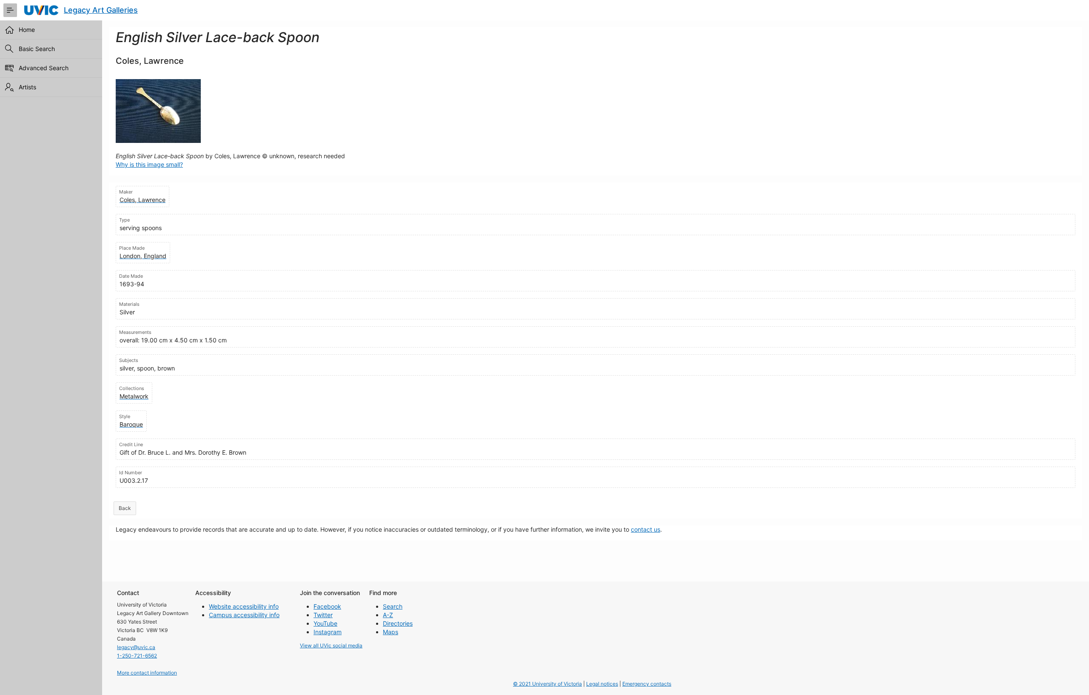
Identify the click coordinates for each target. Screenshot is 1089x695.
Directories (398, 623)
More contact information (147, 672)
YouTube (325, 623)
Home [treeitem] (27, 29)
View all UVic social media (331, 645)
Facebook (327, 606)
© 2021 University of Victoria (547, 684)
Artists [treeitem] (27, 87)
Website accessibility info (244, 606)
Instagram (328, 631)
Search (392, 606)
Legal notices (602, 684)
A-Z (388, 614)
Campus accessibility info (244, 614)
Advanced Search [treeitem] (43, 67)
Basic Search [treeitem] (37, 48)
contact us (645, 529)
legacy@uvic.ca (136, 647)
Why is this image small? (149, 164)
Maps (390, 631)
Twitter (323, 614)
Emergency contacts (646, 684)
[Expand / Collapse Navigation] (10, 10)
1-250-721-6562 (137, 655)
